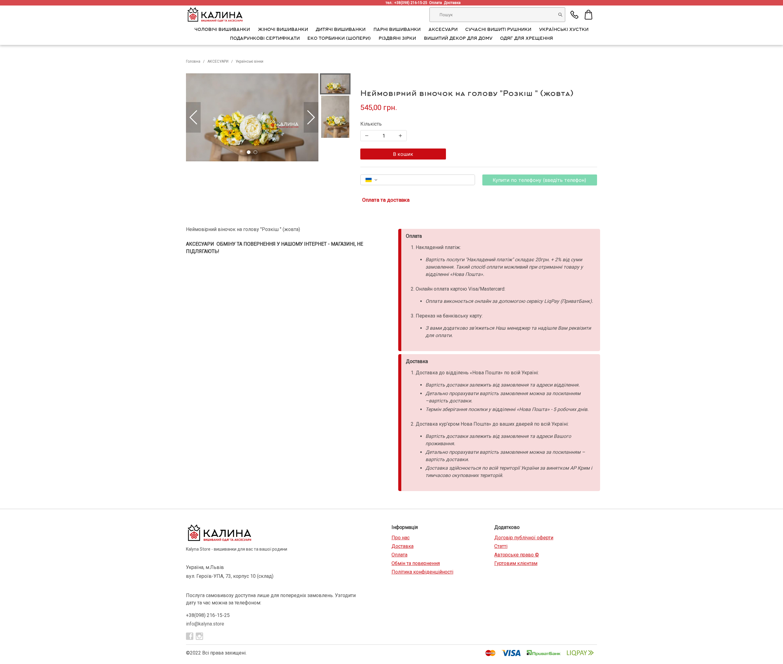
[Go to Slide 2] (255, 152)
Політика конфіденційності (422, 572)
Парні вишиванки (397, 30)
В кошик (403, 154)
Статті (500, 546)
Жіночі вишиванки (283, 30)
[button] (252, 117)
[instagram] (199, 636)
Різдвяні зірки (397, 38)
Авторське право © (516, 555)
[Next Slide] (311, 117)
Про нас (401, 538)
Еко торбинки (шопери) (339, 38)
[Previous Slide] (193, 117)
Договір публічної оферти (523, 538)
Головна (193, 61)
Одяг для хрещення (526, 38)
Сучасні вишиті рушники (498, 30)
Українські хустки (563, 30)
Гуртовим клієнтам (515, 563)
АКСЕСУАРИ (443, 30)
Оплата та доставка (386, 200)
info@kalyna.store (205, 624)
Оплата (436, 3)
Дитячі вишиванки (341, 30)
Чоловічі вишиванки (222, 30)
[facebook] (189, 636)
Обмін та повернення (416, 563)
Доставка (453, 3)
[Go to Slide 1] (248, 152)
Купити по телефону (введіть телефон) (539, 180)
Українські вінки (249, 61)
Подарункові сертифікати (265, 38)
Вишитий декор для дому (458, 38)
